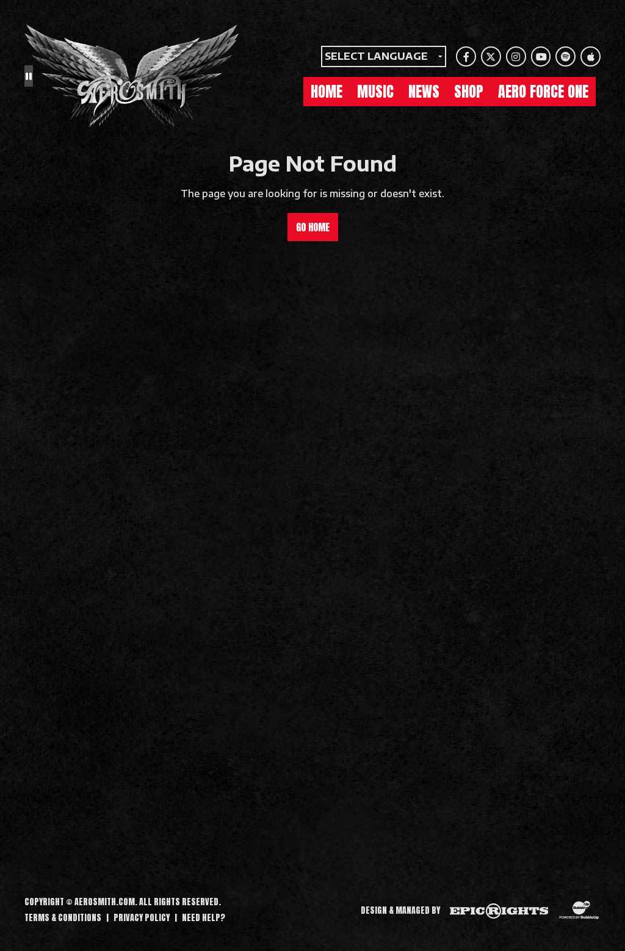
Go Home (313, 227)
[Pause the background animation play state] (28, 75)
